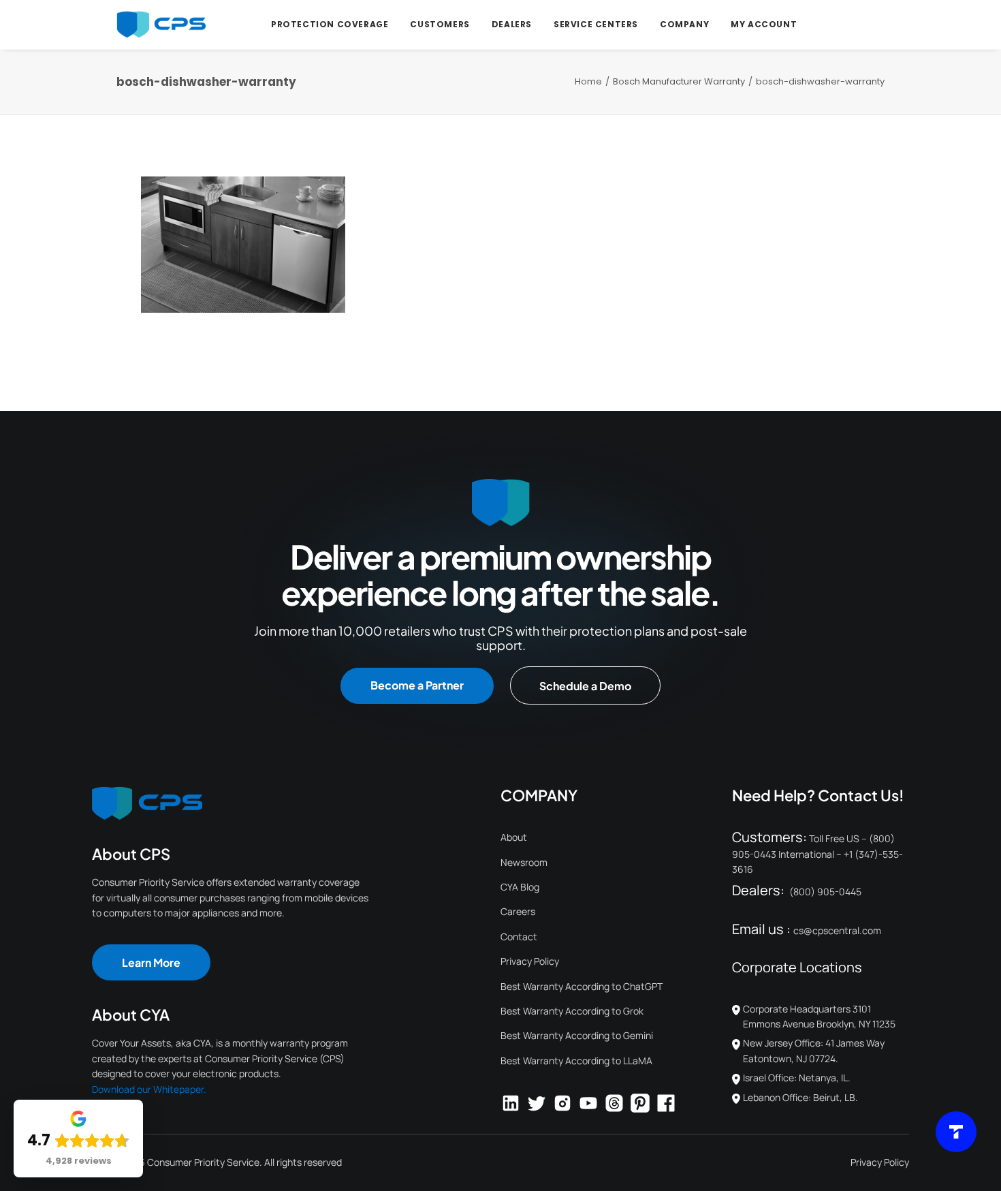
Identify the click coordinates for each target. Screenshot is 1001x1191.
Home (588, 81)
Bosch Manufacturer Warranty (679, 81)
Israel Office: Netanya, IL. (797, 1077)
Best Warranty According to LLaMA (576, 1060)
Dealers (512, 24)
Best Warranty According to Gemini (576, 1035)
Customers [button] (439, 24)
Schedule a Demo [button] (585, 686)
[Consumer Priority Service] (161, 24)
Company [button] (684, 24)
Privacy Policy (529, 961)
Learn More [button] (151, 962)
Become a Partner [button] (417, 685)
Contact (518, 936)
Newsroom (523, 862)
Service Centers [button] (596, 24)
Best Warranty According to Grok (572, 1010)
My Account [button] (764, 24)
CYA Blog (519, 886)
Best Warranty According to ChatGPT (581, 986)
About (513, 837)
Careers (517, 911)
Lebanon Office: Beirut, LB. (800, 1097)
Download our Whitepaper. (149, 1089)
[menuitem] (329, 24)
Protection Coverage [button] (329, 24)
